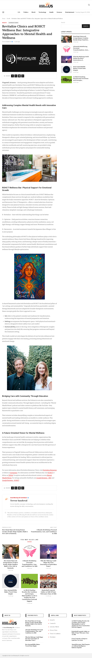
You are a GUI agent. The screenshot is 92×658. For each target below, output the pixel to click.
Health (51, 12)
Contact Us (53, 623)
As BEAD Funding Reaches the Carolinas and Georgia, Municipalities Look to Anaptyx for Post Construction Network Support (29, 595)
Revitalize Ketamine (50, 470)
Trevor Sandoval (6, 41)
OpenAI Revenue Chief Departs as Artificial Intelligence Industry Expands (81, 646)
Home (3, 18)
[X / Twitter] (15, 75)
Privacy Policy (53, 630)
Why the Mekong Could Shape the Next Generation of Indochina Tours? (48, 563)
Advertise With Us (54, 627)
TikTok (11, 475)
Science (59, 12)
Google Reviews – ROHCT (10, 480)
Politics (26, 12)
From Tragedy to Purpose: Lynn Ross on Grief (80, 639)
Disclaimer (53, 637)
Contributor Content (13, 22)
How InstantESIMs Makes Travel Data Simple (10, 592)
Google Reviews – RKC (43, 478)
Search (63, 22)
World (33, 12)
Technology (42, 12)
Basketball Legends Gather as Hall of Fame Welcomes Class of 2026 (48, 592)
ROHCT (50, 473)
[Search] (89, 5)
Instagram (13, 473)
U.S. (19, 12)
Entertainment (69, 12)
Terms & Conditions (55, 633)
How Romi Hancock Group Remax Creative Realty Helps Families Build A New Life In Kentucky (10, 564)
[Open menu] (3, 12)
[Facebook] (12, 75)
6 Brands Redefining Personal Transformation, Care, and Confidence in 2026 (29, 563)
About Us (52, 620)
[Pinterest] (19, 75)
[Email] (22, 75)
